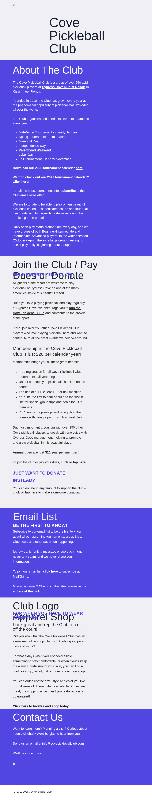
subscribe (68, 191)
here (79, 168)
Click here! (21, 182)
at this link (32, 591)
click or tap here (73, 462)
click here (50, 571)
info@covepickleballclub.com (63, 743)
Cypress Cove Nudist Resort (63, 87)
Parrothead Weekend (35, 150)
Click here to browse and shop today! (41, 706)
